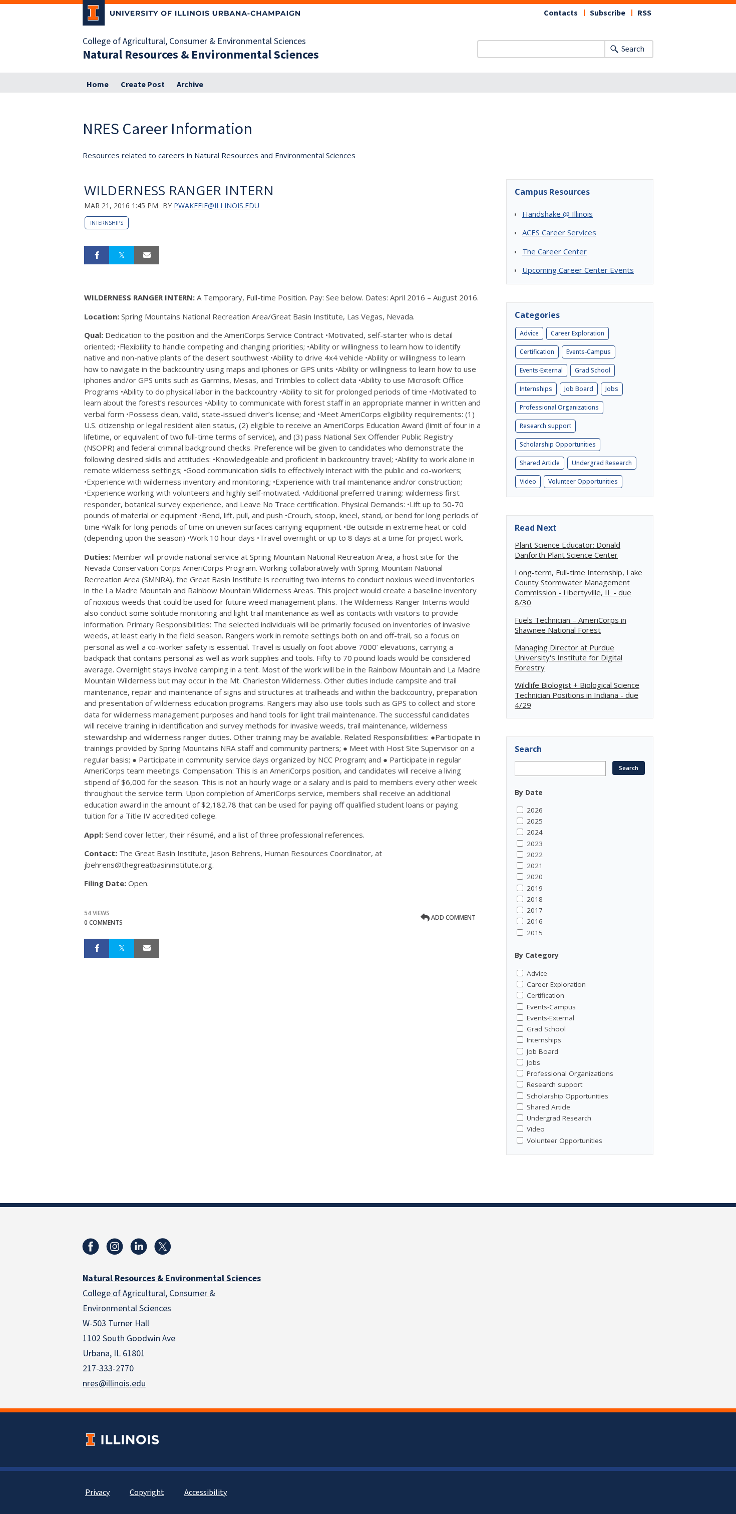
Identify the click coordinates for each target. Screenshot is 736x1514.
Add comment (453, 917)
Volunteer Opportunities (583, 481)
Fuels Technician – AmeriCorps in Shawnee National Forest (570, 625)
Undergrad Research (602, 463)
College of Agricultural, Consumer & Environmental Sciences (194, 42)
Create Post (143, 84)
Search (632, 49)
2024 (535, 832)
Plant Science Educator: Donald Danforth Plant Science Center (567, 550)
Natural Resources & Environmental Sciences (201, 55)
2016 (535, 921)
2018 (535, 899)
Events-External (541, 370)
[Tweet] (121, 255)
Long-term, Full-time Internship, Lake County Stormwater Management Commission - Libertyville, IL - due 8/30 (578, 587)
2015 (535, 932)
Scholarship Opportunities (558, 444)
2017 (535, 910)
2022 (535, 854)
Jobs (611, 389)
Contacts (561, 13)
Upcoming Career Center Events (578, 270)
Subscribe (607, 13)
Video (528, 481)
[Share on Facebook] (96, 255)
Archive (190, 84)
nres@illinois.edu (114, 1383)
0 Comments (103, 922)
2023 (535, 843)
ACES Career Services (559, 232)
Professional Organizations (559, 407)
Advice (529, 333)
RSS (644, 13)
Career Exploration (577, 333)
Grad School (592, 370)
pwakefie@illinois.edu (216, 205)
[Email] (146, 255)
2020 (535, 876)
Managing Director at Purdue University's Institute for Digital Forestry (568, 657)
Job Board (578, 389)
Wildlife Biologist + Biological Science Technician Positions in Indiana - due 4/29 (577, 695)
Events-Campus (588, 351)
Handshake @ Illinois (557, 214)
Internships (106, 222)
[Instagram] (115, 1247)
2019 (535, 888)
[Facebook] (91, 1247)
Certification (537, 351)
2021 (535, 865)
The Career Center (554, 251)
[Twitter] (163, 1247)
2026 (535, 810)
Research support (545, 426)
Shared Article (540, 463)
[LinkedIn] (139, 1247)
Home (98, 84)
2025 (535, 821)
